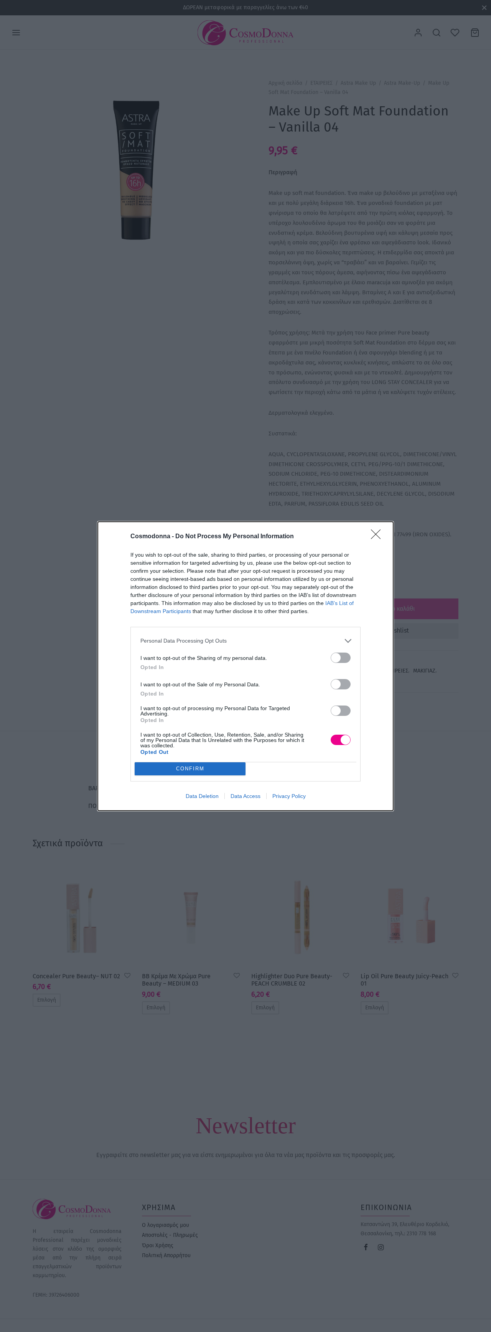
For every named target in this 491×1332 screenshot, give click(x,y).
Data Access (245, 796)
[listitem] (245, 641)
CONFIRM (190, 769)
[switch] (341, 658)
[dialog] (245, 666)
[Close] (378, 536)
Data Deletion (202, 796)
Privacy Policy (289, 796)
